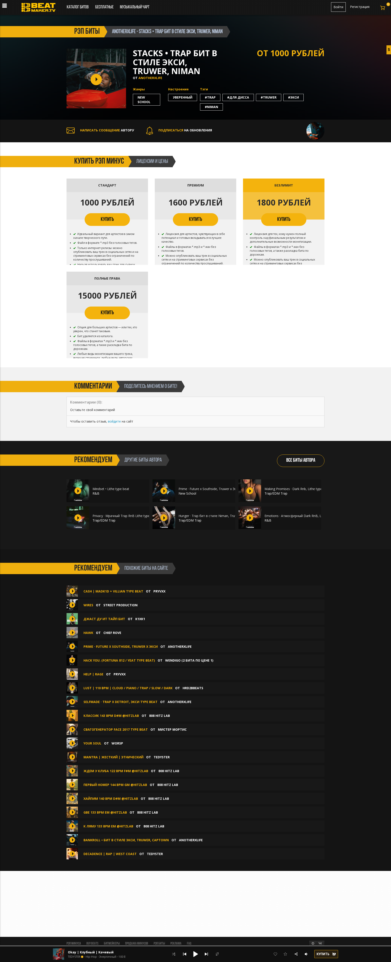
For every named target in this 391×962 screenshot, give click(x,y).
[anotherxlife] (315, 130)
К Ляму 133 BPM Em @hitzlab (108, 826)
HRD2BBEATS (193, 688)
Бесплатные (104, 7)
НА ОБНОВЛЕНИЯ (185, 130)
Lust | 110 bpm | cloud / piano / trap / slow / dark (127, 688)
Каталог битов (78, 7)
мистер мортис (172, 729)
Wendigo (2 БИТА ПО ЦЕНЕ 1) (189, 660)
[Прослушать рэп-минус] (77, 490)
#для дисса (238, 97)
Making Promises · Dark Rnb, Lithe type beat (297, 489)
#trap (210, 97)
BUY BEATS (92, 943)
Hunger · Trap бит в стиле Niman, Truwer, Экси (214, 516)
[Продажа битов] (40, 8)
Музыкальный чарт (134, 7)
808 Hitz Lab (159, 715)
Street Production (120, 605)
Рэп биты (159, 943)
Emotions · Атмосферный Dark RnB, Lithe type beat (303, 516)
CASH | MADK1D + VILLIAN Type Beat (113, 591)
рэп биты (87, 32)
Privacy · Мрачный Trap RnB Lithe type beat (125, 516)
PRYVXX (159, 591)
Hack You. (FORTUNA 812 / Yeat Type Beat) (119, 660)
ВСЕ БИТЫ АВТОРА (300, 460)
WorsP (117, 743)
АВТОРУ (107, 130)
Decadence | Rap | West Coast (110, 854)
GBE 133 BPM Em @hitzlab (105, 812)
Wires (88, 605)
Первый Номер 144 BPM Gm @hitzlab (115, 785)
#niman (211, 107)
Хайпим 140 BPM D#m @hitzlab (110, 798)
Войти (338, 7)
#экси (293, 97)
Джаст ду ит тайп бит (104, 619)
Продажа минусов (136, 943)
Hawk (88, 633)
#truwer (269, 97)
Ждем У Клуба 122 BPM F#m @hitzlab (115, 771)
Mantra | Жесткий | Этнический (113, 757)
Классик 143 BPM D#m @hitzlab (111, 715)
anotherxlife (150, 78)
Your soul (92, 743)
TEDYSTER (162, 757)
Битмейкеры (112, 943)
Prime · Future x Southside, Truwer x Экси (209, 489)
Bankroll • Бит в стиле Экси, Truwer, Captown (126, 840)
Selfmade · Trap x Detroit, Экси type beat (120, 702)
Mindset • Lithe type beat (111, 489)
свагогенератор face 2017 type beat (115, 729)
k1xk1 (140, 619)
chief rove (112, 633)
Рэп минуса (74, 943)
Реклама (175, 943)
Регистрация (360, 7)
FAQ (189, 943)
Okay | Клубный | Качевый (91, 952)
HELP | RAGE (93, 674)
